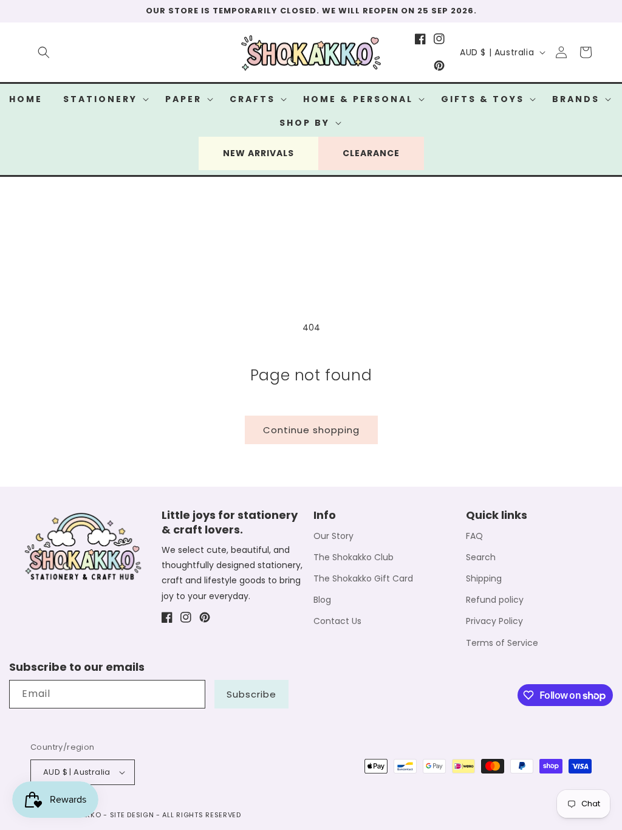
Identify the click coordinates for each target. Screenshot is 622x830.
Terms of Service (502, 643)
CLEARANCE (371, 153)
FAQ (474, 536)
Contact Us (337, 621)
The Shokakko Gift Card (363, 578)
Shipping (484, 578)
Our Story (333, 536)
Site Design (132, 815)
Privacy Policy (494, 621)
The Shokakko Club (353, 557)
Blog (322, 600)
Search (481, 557)
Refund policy (495, 600)
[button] (43, 52)
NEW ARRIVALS (258, 153)
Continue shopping (311, 430)
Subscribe (251, 694)
